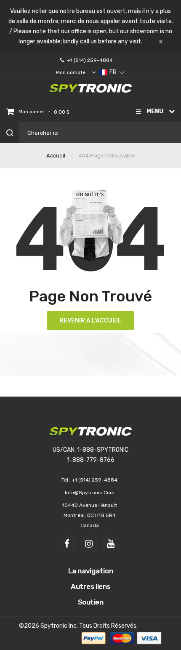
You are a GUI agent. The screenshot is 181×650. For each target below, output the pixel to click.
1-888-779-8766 (90, 460)
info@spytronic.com (89, 492)
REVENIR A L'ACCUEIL (90, 320)
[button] (112, 72)
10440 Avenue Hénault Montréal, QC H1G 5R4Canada (89, 515)
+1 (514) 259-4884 (90, 60)
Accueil (55, 155)
